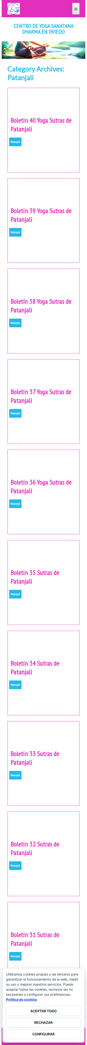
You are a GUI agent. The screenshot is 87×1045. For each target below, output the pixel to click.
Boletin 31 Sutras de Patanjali (35, 939)
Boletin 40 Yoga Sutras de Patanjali (41, 124)
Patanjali (15, 142)
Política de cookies (21, 999)
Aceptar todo (43, 1011)
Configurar (43, 1034)
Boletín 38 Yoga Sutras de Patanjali (41, 305)
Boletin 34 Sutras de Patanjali (35, 667)
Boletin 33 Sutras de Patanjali (35, 758)
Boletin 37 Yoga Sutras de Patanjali (41, 396)
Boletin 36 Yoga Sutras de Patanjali (41, 486)
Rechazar (43, 1022)
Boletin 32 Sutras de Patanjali (35, 848)
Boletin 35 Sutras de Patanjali (35, 576)
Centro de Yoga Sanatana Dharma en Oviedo (43, 29)
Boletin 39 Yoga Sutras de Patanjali (41, 215)
